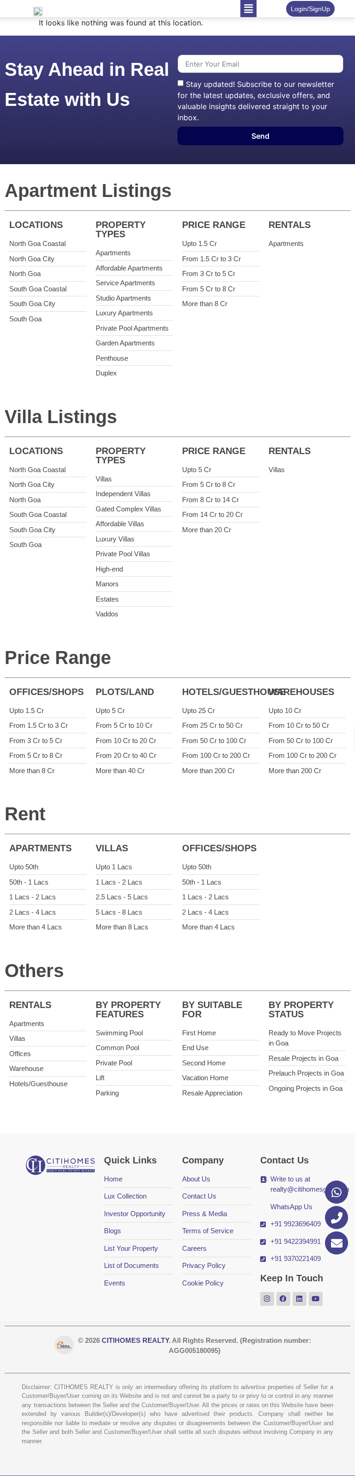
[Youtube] (316, 1299)
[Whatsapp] (336, 1192)
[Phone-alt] (336, 1217)
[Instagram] (267, 1299)
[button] (248, 8)
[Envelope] (336, 1243)
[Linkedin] (299, 1299)
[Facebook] (283, 1299)
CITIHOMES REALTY (135, 1340)
